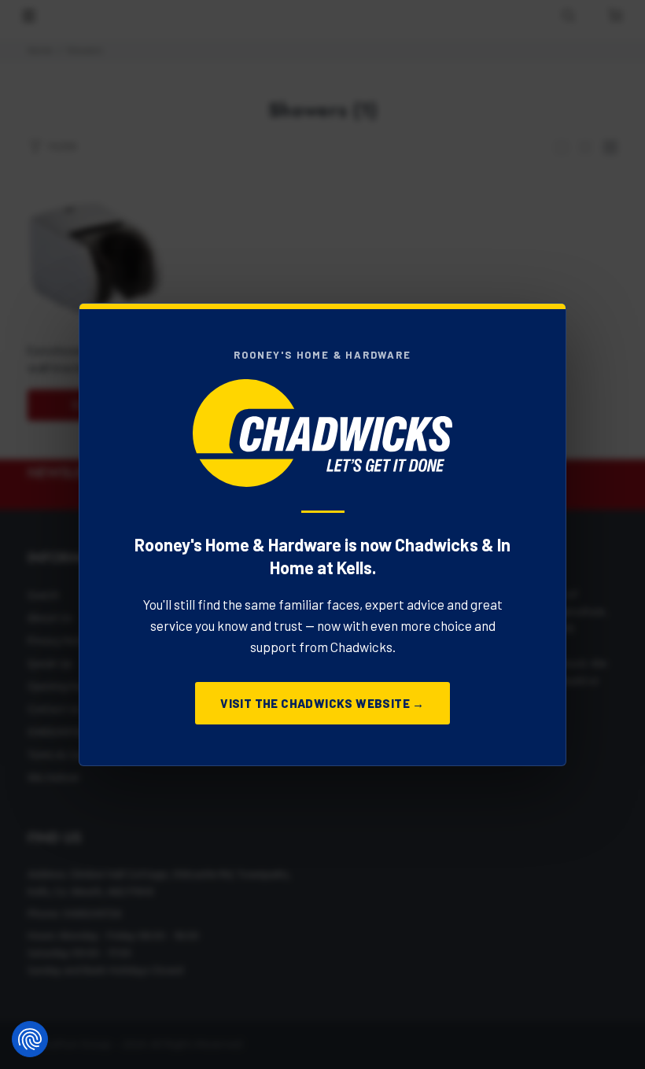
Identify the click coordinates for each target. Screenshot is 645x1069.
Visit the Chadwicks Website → (322, 703)
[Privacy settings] (30, 1039)
